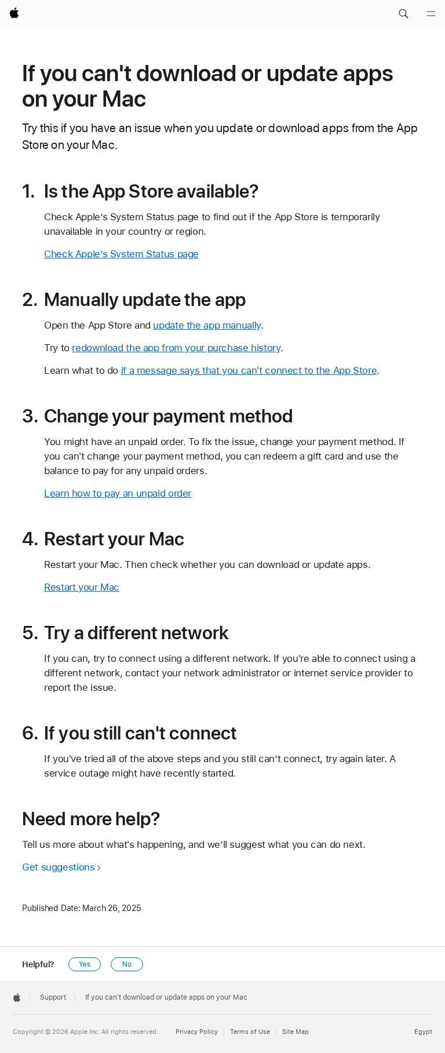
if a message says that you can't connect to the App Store (249, 370)
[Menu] (431, 14)
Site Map (295, 1032)
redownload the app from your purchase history (176, 348)
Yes (84, 964)
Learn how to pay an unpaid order (117, 493)
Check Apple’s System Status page (121, 254)
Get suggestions (58, 867)
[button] (403, 14)
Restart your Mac (81, 587)
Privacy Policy (197, 1032)
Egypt (423, 1032)
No (127, 964)
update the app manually (206, 325)
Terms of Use (250, 1032)
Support (53, 997)
